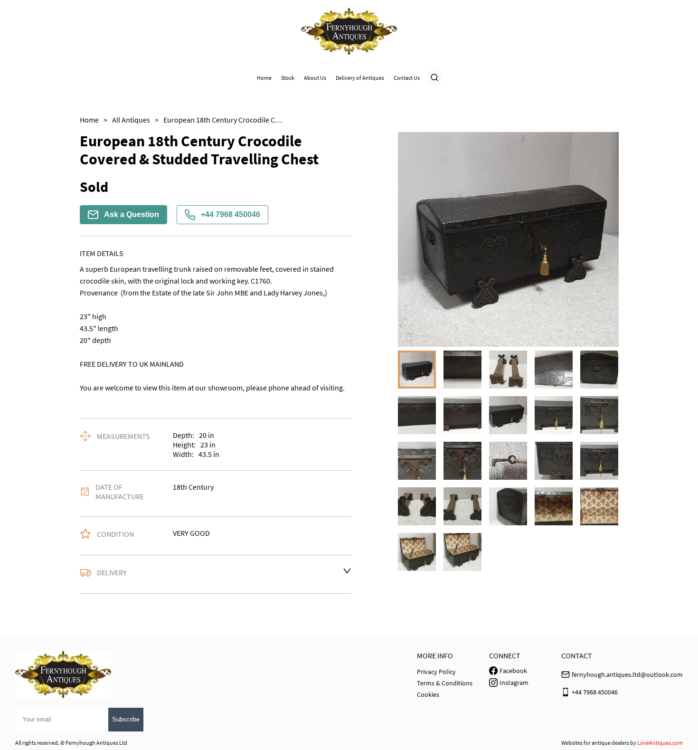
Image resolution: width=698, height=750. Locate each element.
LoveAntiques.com (660, 742)
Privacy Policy (436, 671)
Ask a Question (131, 214)
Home (264, 77)
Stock (287, 77)
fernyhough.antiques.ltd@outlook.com (627, 674)
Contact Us (407, 77)
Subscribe (126, 719)
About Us (315, 77)
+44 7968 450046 (230, 214)
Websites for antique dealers (595, 742)
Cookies (428, 694)
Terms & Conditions (444, 683)
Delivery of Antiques (360, 77)
